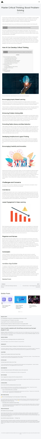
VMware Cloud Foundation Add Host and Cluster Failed (10, 354)
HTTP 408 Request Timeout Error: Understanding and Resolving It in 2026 (14, 318)
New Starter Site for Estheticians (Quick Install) (11, 402)
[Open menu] (39, 2)
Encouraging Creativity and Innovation (11, 62)
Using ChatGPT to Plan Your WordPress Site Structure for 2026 (12, 321)
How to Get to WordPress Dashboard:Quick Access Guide (11, 384)
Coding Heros (4, 382)
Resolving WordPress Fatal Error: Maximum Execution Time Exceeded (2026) (14, 323)
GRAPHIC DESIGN (4, 337)
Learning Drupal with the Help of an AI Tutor (8, 362)
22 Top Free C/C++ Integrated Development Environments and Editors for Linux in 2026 (16, 325)
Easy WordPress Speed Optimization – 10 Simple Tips (10, 418)
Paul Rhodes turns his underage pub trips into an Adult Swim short (12, 339)
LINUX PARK (3, 352)
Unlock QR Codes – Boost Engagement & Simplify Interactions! (31, 286)
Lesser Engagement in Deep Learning (10, 66)
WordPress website (31, 333)
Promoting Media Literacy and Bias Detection (12, 60)
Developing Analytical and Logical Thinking (11, 61)
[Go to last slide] (2, 303)
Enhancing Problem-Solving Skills (10, 59)
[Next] (38, 303)
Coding (20, 5)
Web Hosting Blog (5, 408)
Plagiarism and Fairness (8, 67)
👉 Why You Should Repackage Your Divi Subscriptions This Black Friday (13, 396)
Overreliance (6, 65)
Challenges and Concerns (7, 64)
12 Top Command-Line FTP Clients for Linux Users (10, 320)
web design (11, 334)
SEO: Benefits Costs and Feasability (7, 410)
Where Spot (3, 344)
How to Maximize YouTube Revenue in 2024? (33, 306)
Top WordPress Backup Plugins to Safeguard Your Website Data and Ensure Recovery (16, 346)
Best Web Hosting (5, 394)
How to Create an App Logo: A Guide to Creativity (6, 306)
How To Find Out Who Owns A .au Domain (10, 389)
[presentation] (7, 300)
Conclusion (5, 69)
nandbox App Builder (6, 70)
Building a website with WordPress (7, 332)
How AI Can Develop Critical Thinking (9, 56)
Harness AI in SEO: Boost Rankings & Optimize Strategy (9, 286)
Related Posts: (7, 71)
